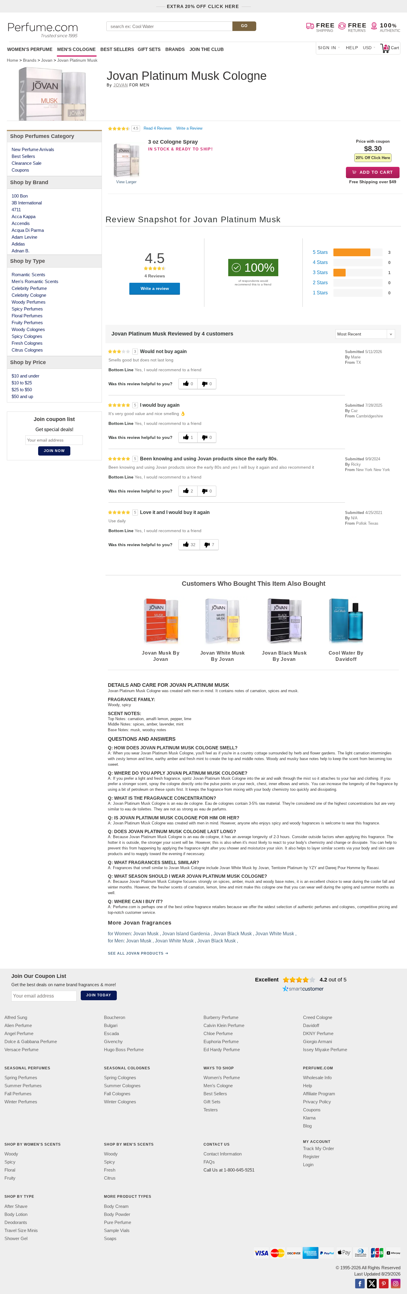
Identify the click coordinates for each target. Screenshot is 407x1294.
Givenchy (113, 1041)
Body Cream (116, 1206)
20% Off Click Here (373, 158)
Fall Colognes (117, 1093)
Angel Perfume (18, 1033)
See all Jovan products (136, 953)
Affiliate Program (319, 1093)
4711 (16, 209)
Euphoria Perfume (221, 1041)
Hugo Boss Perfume (124, 1049)
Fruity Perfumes (27, 322)
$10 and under (25, 375)
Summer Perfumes (23, 1085)
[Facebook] (360, 1284)
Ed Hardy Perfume (222, 1049)
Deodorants (15, 1222)
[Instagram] (395, 1284)
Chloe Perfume (218, 1033)
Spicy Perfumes (27, 308)
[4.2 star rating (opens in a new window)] (299, 980)
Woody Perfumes (29, 302)
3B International (27, 202)
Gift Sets (149, 49)
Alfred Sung (15, 1017)
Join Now (54, 451)
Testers (211, 1109)
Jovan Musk (146, 933)
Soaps (110, 1238)
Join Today (98, 995)
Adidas (18, 243)
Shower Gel (15, 1238)
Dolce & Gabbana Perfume (30, 1041)
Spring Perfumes (20, 1077)
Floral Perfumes (27, 315)
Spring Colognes (120, 1077)
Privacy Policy (317, 1101)
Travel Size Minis (21, 1230)
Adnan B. (20, 250)
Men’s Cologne (218, 1085)
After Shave (15, 1206)
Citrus (110, 1178)
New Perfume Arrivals (33, 149)
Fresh (109, 1170)
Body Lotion (15, 1214)
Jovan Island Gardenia (186, 933)
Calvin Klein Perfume (224, 1025)
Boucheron (114, 1017)
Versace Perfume (21, 1049)
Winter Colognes (120, 1101)
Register (311, 1156)
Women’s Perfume (222, 1077)
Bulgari (110, 1025)
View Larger (126, 182)
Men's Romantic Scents (35, 281)
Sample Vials (117, 1230)
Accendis (21, 223)
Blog (307, 1125)
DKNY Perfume (318, 1033)
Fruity (9, 1178)
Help (352, 47)
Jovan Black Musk (232, 933)
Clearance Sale (26, 163)
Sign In (327, 47)
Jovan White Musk (274, 933)
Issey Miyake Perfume (325, 1049)
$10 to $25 (22, 382)
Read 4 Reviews (158, 128)
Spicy (9, 1162)
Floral (9, 1170)
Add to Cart (375, 172)
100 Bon (20, 195)
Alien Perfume (18, 1025)
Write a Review (189, 128)
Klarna (309, 1117)
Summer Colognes (122, 1085)
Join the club (206, 49)
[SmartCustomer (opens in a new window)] (303, 989)
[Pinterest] (384, 1284)
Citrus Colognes (27, 349)
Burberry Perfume (221, 1017)
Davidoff (311, 1025)
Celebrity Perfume (29, 288)
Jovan (121, 85)
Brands (175, 49)
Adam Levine (24, 237)
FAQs (209, 1162)
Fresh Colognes (27, 343)
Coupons (20, 170)
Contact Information (223, 1154)
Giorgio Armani (317, 1041)
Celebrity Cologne (29, 295)
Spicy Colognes (27, 336)
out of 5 (333, 980)
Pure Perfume (117, 1222)
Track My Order (318, 1148)
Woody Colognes (28, 329)
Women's (29, 49)
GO (244, 26)
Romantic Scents (28, 274)
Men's (76, 49)
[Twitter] (372, 1284)
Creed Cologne (317, 1017)
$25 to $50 (22, 389)
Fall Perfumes (18, 1093)
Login (308, 1164)
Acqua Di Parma (28, 230)
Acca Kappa (23, 216)
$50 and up (22, 396)
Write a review (155, 288)
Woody (11, 1154)
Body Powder (117, 1214)
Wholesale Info (317, 1077)
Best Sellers (117, 49)
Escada (111, 1033)
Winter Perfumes (20, 1101)
